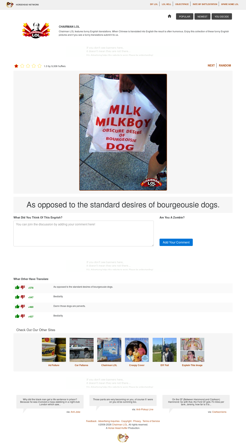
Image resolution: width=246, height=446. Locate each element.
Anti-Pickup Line (144, 409)
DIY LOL (154, 4)
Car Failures (81, 365)
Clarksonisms (219, 411)
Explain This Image (192, 365)
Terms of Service (151, 421)
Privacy (137, 421)
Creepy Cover (137, 365)
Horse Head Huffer (118, 427)
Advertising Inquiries (109, 421)
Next (211, 65)
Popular (184, 16)
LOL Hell (166, 4)
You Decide (222, 16)
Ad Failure (53, 365)
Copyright (126, 421)
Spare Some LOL (230, 4)
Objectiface (182, 4)
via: (68, 411)
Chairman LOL (109, 365)
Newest (202, 16)
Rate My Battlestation (205, 4)
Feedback (91, 421)
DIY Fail (164, 365)
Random (225, 65)
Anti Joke (75, 411)
